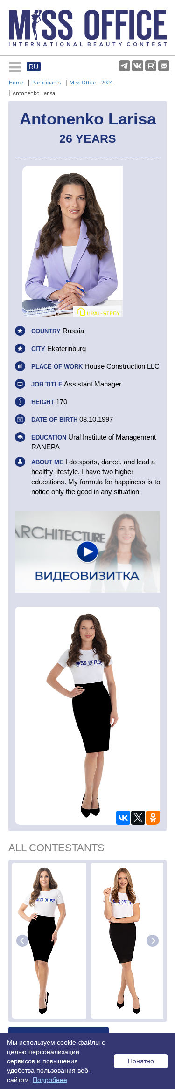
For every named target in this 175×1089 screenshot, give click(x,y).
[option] (50, 941)
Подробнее (50, 1079)
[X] (138, 818)
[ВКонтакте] (123, 818)
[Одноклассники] (153, 818)
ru (33, 66)
